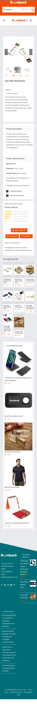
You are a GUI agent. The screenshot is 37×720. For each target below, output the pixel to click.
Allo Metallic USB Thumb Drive (7, 281)
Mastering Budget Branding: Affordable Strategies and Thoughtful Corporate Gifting (9, 636)
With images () (20, 230)
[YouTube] (11, 585)
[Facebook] (6, 75)
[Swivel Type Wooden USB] (30, 270)
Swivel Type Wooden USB (30, 280)
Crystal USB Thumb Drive (19, 332)
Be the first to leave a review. (14, 204)
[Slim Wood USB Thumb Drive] (19, 270)
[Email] (27, 75)
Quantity (8, 90)
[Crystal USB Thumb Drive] (19, 322)
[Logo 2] (18, 20)
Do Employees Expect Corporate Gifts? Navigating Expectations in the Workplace (9, 621)
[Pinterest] (20, 75)
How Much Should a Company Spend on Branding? (8, 668)
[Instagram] (8, 585)
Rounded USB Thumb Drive (7, 307)
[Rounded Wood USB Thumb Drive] (30, 296)
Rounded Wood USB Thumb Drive (30, 307)
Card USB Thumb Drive (19, 306)
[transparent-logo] (18, 1)
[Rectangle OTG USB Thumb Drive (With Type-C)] (8, 319)
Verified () (13, 236)
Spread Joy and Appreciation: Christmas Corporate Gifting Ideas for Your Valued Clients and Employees (9, 653)
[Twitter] (13, 75)
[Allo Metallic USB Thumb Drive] (8, 270)
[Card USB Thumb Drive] (19, 296)
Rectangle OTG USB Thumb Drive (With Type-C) (7, 329)
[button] (20, 191)
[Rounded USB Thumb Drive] (8, 296)
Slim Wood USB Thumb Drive (18, 281)
